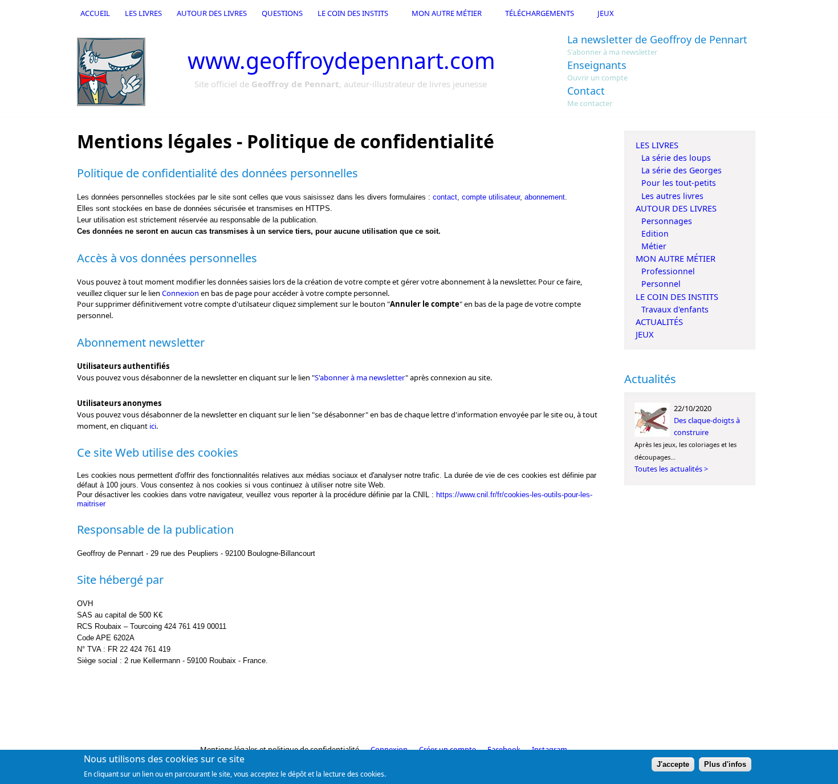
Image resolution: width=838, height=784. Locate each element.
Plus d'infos (725, 765)
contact (445, 197)
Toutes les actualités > (671, 469)
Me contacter (589, 103)
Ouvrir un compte (597, 77)
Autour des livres (212, 13)
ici (152, 426)
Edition (655, 233)
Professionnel (668, 271)
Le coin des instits (353, 13)
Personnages (666, 221)
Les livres (143, 13)
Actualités (659, 321)
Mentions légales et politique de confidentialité (279, 749)
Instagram (549, 749)
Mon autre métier (447, 13)
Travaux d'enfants (675, 309)
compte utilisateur (491, 197)
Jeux (605, 13)
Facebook (503, 749)
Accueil (95, 13)
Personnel (661, 283)
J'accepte (673, 765)
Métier (653, 246)
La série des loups (676, 157)
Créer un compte (447, 749)
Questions (282, 13)
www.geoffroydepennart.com (341, 60)
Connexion (180, 293)
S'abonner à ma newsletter (612, 52)
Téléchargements (539, 13)
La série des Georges (681, 170)
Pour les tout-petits (678, 182)
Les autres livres (672, 195)
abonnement (544, 197)
